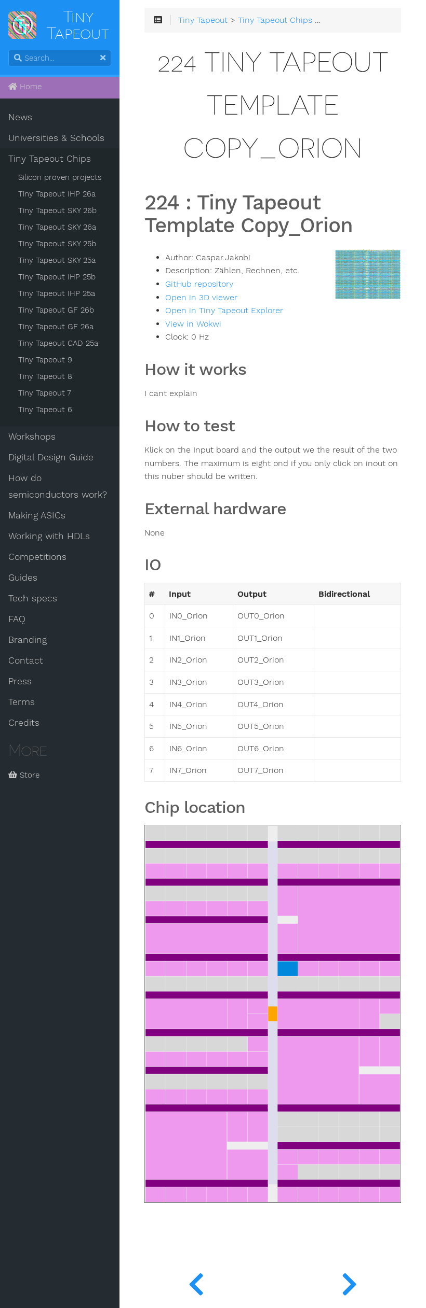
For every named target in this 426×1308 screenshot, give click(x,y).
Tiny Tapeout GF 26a (56, 326)
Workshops (32, 436)
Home (29, 86)
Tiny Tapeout (203, 20)
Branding (27, 640)
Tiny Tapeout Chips (49, 158)
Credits (23, 723)
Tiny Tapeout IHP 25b (57, 277)
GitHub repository (199, 284)
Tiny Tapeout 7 (44, 393)
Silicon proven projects (60, 177)
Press (20, 681)
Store (28, 775)
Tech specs (32, 598)
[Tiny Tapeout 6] (349, 1282)
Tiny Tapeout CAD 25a (58, 343)
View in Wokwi (193, 324)
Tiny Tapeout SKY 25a (57, 260)
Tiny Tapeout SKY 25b (57, 243)
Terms (21, 702)
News (20, 117)
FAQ (16, 619)
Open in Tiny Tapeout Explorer (224, 310)
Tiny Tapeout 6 (45, 409)
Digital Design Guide (51, 457)
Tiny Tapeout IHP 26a (57, 194)
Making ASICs (36, 515)
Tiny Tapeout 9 (45, 359)
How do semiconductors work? (57, 486)
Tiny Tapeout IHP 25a (56, 293)
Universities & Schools (56, 138)
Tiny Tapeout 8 (45, 376)
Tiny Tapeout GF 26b (56, 310)
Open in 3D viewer (201, 297)
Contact (25, 660)
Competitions (37, 557)
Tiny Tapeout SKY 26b (57, 210)
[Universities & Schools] (196, 1282)
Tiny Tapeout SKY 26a (57, 227)
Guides (22, 577)
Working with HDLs (49, 536)
